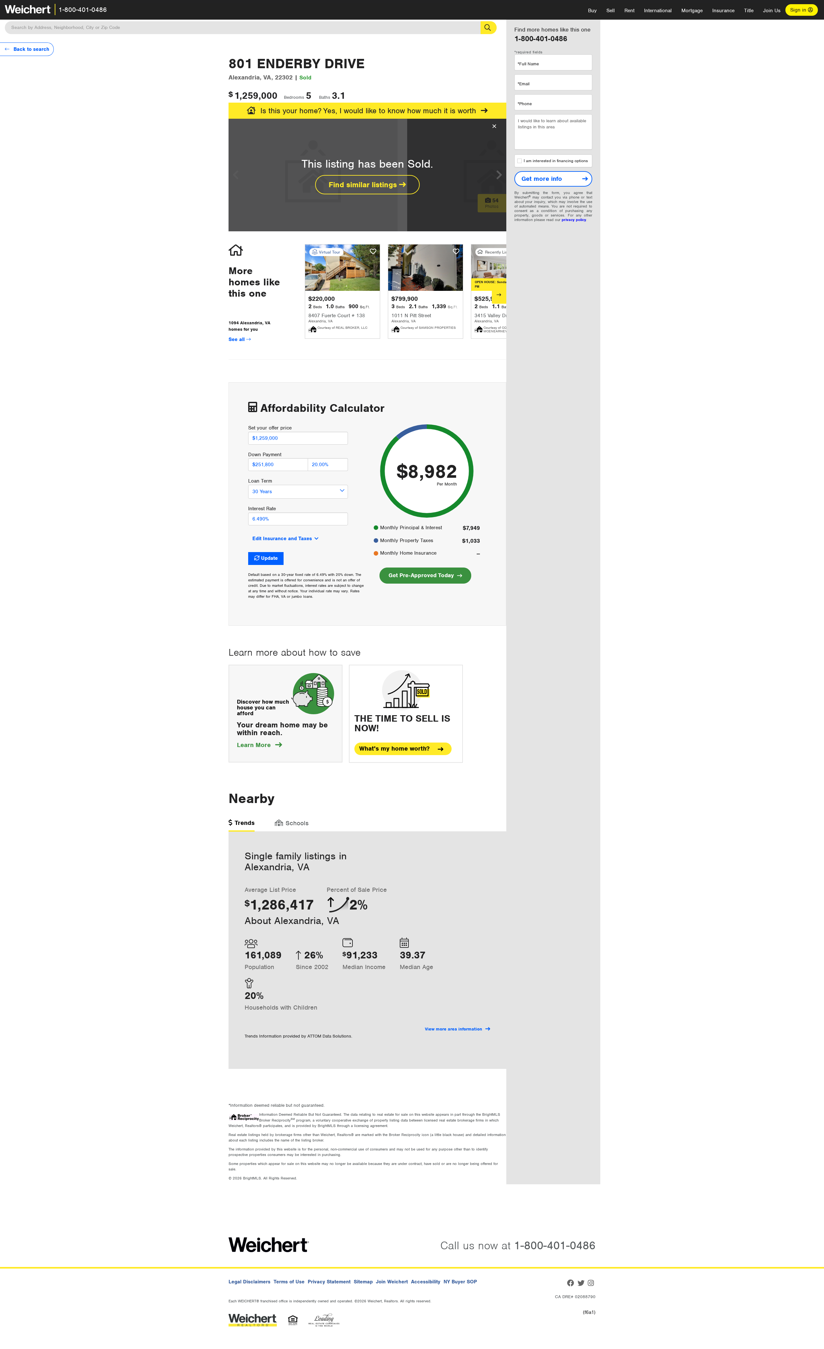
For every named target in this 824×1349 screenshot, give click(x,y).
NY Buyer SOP (460, 1282)
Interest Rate (262, 508)
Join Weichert (392, 1282)
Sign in (799, 10)
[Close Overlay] (494, 126)
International (658, 10)
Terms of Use (289, 1282)
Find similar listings (364, 184)
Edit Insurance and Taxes (282, 538)
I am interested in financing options (556, 161)
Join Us (772, 10)
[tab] (242, 825)
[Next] (499, 294)
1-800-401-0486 (83, 9)
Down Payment (264, 454)
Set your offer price (270, 428)
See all (237, 339)
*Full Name (528, 64)
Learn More (259, 745)
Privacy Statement (329, 1282)
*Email (523, 84)
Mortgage (692, 10)
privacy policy (574, 219)
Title (749, 10)
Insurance (723, 10)
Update (269, 558)
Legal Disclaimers (249, 1282)
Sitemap (363, 1282)
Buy (592, 10)
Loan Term (260, 481)
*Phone (525, 103)
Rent (629, 10)
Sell (610, 10)
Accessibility (425, 1282)
